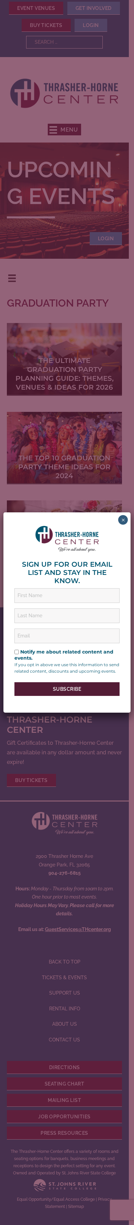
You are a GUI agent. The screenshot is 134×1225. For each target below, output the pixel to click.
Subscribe (67, 689)
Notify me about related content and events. (63, 655)
